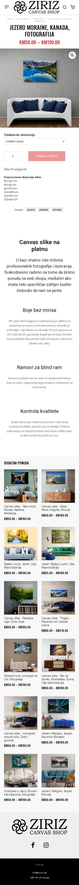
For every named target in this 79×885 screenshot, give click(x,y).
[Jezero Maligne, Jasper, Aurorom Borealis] (58, 713)
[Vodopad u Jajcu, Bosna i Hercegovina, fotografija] (20, 770)
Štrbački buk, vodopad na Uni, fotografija (20, 677)
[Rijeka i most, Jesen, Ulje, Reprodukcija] (20, 543)
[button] (64, 7)
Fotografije (38, 19)
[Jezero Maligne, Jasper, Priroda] (58, 770)
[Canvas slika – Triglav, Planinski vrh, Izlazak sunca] (58, 598)
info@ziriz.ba (39, 872)
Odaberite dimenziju (19, 135)
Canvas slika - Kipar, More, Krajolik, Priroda (56, 508)
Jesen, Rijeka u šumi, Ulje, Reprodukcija (58, 565)
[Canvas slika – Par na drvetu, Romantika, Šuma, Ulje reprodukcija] (58, 655)
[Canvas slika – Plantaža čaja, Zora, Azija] (20, 598)
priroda (57, 209)
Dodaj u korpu (46, 156)
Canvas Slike (23, 19)
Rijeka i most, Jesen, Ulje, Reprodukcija (20, 565)
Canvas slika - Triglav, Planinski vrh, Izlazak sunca (55, 622)
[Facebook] (33, 845)
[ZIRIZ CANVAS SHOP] (37, 7)
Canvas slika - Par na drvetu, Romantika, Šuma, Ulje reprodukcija (58, 679)
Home (10, 19)
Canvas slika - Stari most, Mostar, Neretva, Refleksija (20, 510)
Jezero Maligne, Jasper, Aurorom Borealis (57, 735)
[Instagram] (46, 845)
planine (44, 209)
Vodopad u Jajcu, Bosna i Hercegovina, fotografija (20, 792)
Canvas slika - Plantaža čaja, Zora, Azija (18, 620)
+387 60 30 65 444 (39, 877)
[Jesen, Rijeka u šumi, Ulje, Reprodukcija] (58, 543)
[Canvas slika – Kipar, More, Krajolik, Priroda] (58, 486)
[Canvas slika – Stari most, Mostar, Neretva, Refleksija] (20, 486)
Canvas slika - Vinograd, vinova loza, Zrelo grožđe (19, 737)
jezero (31, 209)
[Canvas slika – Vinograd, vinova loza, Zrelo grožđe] (20, 713)
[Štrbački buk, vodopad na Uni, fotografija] (20, 655)
